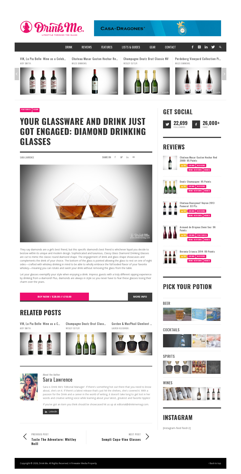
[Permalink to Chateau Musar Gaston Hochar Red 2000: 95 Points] (43, 81)
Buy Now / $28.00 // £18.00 (54, 296)
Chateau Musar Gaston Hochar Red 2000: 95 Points (54, 59)
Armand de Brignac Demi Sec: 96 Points (198, 228)
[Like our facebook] (196, 124)
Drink (192, 165)
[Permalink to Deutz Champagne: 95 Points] (170, 186)
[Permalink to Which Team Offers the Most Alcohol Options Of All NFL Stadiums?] (214, 314)
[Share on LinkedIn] (127, 157)
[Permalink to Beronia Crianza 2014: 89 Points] (170, 256)
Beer (166, 303)
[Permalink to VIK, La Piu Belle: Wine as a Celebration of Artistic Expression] (40, 343)
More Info (140, 296)
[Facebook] (192, 47)
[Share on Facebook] (115, 157)
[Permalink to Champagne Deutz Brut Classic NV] (95, 81)
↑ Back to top (214, 463)
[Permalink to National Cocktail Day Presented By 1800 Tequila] (177, 340)
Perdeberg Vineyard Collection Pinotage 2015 (153, 59)
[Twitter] (212, 47)
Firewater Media (79, 463)
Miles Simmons (27, 63)
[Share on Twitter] (121, 157)
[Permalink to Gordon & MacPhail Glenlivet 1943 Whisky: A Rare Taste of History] (198, 81)
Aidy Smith (25, 328)
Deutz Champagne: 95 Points (195, 181)
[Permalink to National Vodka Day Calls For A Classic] (199, 340)
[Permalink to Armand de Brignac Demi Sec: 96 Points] (170, 232)
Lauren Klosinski (183, 63)
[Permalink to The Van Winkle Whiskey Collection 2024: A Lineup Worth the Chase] (199, 367)
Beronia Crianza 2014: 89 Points (197, 251)
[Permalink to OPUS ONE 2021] (177, 393)
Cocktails (171, 329)
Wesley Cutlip (79, 63)
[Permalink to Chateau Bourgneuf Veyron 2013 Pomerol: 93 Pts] (170, 208)
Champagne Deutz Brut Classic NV (94, 59)
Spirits (169, 356)
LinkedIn (52, 411)
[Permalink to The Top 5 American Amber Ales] (177, 314)
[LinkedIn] (206, 47)
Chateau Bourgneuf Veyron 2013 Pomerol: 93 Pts (197, 204)
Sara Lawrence (27, 157)
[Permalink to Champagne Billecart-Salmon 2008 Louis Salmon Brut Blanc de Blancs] (199, 393)
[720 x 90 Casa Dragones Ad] (157, 28)
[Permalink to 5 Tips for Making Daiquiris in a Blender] (214, 340)
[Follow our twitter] (167, 124)
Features (26, 109)
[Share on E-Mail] (133, 157)
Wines (207, 169)
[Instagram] (199, 47)
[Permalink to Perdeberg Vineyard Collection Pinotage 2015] (146, 81)
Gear (35, 109)
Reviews (201, 165)
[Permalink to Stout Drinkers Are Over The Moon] (199, 314)
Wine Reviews (195, 169)
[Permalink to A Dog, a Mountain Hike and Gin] (214, 367)
